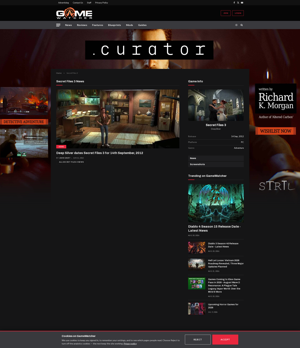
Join (225, 13)
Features (97, 24)
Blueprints (114, 24)
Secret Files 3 (216, 125)
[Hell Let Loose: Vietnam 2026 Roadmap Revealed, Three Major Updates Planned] (196, 265)
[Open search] (242, 25)
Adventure (239, 148)
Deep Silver (216, 129)
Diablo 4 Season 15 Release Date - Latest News (214, 228)
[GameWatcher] (74, 13)
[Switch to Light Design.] (236, 25)
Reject (198, 339)
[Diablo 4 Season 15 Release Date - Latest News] (216, 203)
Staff (89, 2)
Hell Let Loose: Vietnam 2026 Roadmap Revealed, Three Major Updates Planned (226, 263)
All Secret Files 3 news (71, 162)
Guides (142, 24)
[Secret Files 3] (216, 105)
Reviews (82, 24)
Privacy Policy (101, 2)
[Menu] (58, 25)
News (68, 24)
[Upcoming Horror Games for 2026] (196, 309)
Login (238, 13)
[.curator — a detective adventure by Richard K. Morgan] (150, 49)
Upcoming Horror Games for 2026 (223, 306)
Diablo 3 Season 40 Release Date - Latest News (223, 245)
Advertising (63, 2)
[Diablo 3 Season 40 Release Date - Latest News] (196, 248)
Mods (129, 24)
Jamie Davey (64, 158)
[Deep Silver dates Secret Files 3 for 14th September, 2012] (117, 118)
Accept (225, 339)
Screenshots (197, 164)
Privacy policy (130, 343)
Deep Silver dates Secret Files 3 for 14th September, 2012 (99, 153)
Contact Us (78, 2)
